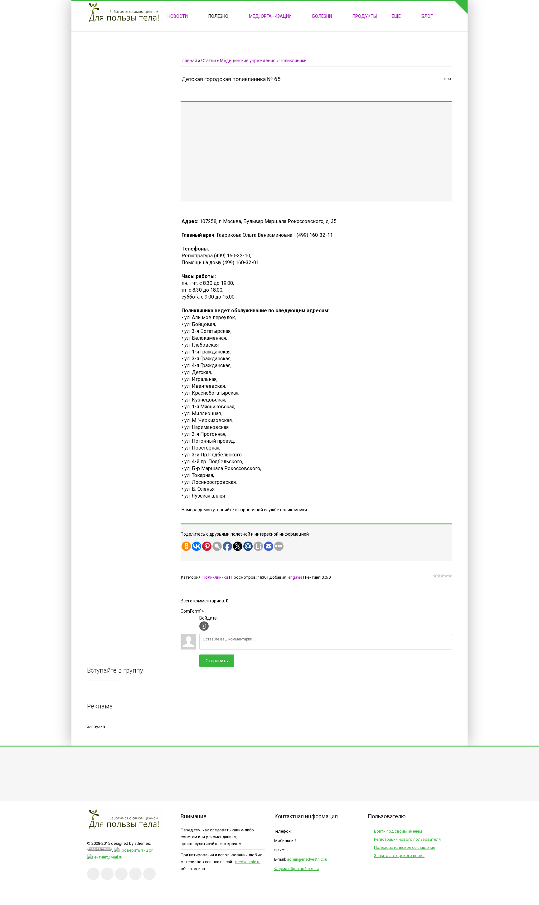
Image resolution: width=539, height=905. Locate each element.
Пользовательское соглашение (404, 847)
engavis (295, 577)
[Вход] (204, 626)
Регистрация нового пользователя (407, 839)
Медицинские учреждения (247, 60)
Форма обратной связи (296, 868)
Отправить (217, 660)
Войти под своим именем (398, 831)
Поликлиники (293, 60)
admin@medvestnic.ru (307, 859)
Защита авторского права (399, 855)
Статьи (208, 60)
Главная (189, 60)
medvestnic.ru (247, 861)
